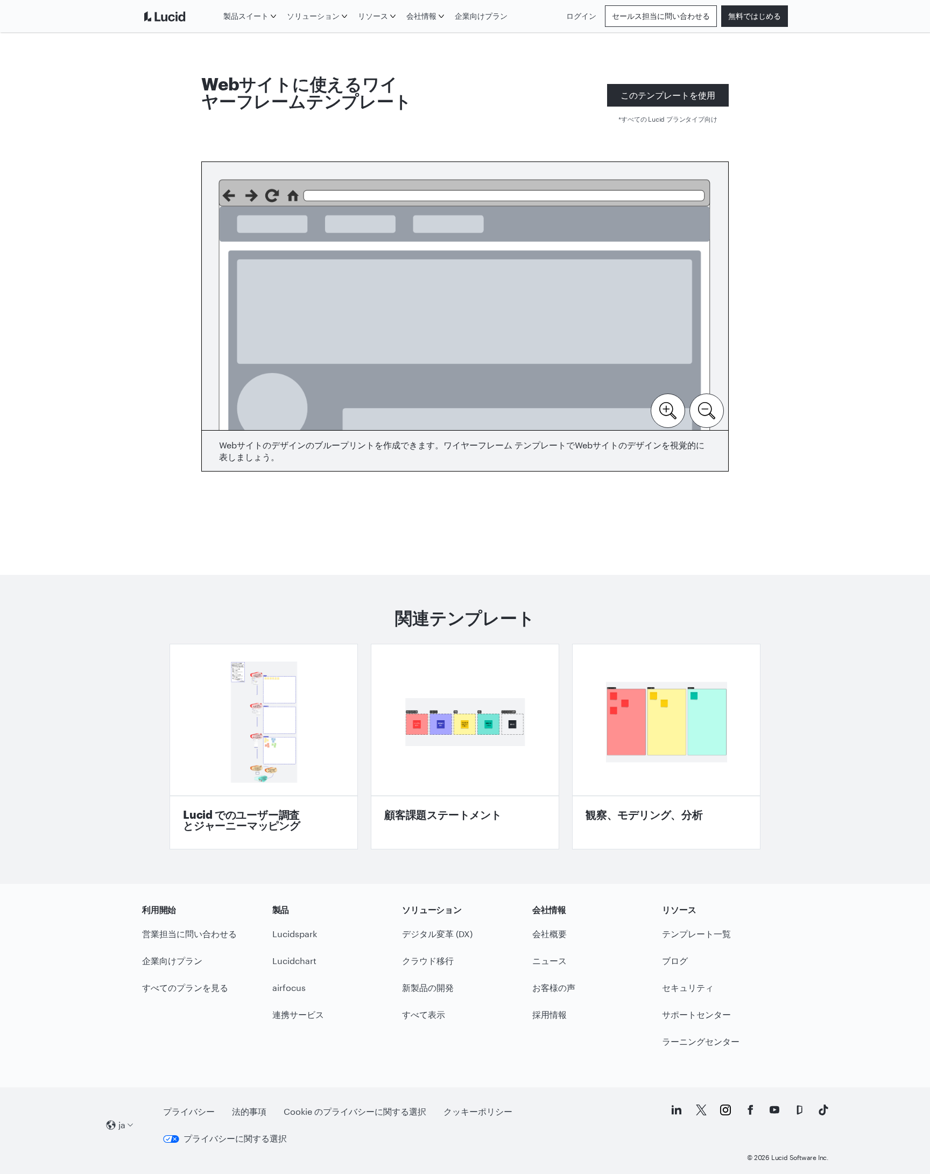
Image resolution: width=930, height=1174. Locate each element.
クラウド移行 (428, 960)
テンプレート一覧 (696, 934)
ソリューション (313, 15)
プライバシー (189, 1111)
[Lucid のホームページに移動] (180, 16)
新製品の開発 (428, 987)
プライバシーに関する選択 (235, 1138)
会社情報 (421, 15)
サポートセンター (696, 1014)
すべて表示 (423, 1014)
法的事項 (249, 1111)
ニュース (549, 960)
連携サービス (298, 1014)
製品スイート (246, 15)
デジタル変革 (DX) (437, 934)
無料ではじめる (754, 15)
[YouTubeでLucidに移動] (774, 1110)
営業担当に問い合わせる (189, 934)
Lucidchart (294, 960)
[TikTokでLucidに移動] (823, 1110)
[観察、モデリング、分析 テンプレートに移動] (666, 746)
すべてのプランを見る (185, 987)
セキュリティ (688, 987)
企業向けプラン (481, 15)
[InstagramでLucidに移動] (725, 1110)
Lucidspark (294, 934)
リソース (373, 15)
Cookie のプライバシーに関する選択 (355, 1111)
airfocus (289, 987)
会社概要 (549, 934)
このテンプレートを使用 (668, 95)
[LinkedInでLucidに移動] (676, 1110)
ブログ (675, 960)
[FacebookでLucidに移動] (750, 1110)
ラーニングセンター (700, 1041)
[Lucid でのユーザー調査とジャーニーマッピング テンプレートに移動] (263, 746)
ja (121, 1125)
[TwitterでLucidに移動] (701, 1110)
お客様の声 (553, 987)
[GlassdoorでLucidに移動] (799, 1110)
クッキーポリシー (477, 1111)
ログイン (581, 15)
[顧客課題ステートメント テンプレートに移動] (465, 746)
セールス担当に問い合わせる (661, 15)
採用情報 (549, 1014)
